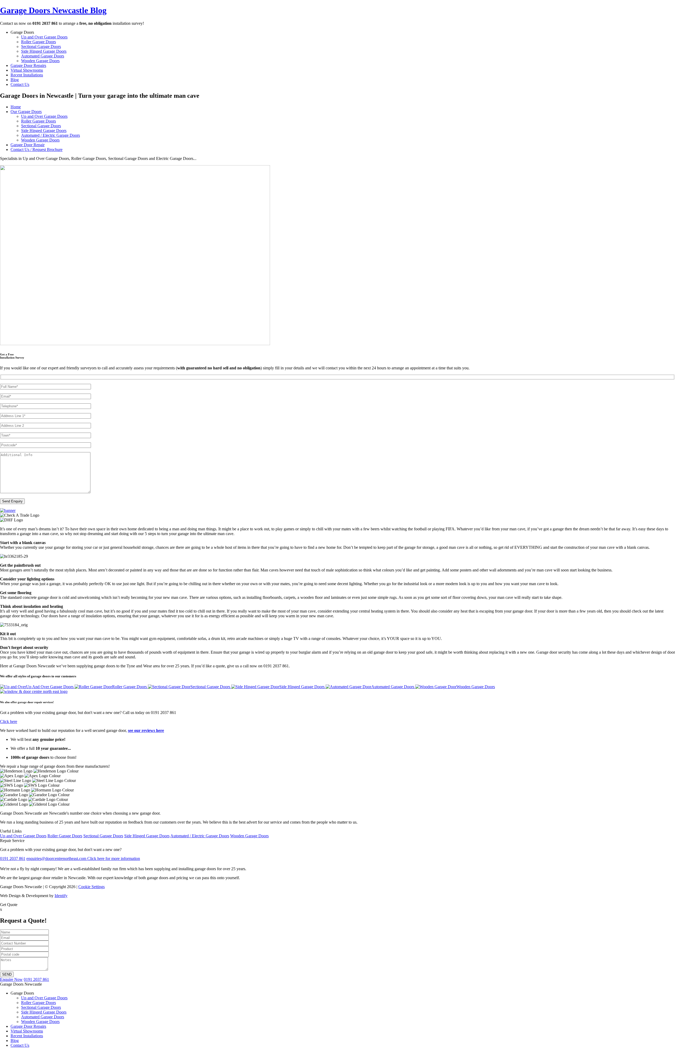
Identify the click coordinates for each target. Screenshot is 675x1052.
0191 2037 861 (36, 979)
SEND (7, 974)
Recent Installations (27, 75)
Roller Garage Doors (38, 42)
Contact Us (20, 84)
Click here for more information (113, 858)
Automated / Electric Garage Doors (50, 135)
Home (16, 107)
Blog (15, 79)
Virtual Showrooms (27, 70)
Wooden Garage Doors (40, 60)
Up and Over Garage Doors (44, 37)
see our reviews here (146, 730)
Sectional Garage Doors (41, 46)
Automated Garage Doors (42, 56)
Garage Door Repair (28, 145)
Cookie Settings (91, 886)
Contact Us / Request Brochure (36, 149)
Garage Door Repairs (28, 65)
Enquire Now (11, 979)
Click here (8, 721)
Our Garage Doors (26, 111)
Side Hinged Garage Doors (43, 51)
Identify (61, 895)
